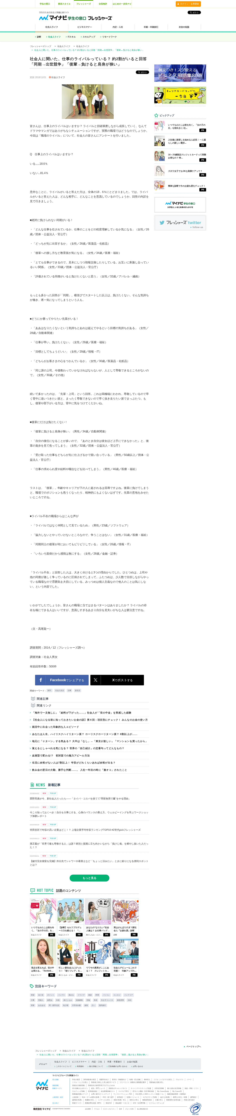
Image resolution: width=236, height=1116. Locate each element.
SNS (129, 1000)
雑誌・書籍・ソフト (192, 1088)
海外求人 (147, 1079)
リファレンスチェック (156, 1103)
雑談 (90, 995)
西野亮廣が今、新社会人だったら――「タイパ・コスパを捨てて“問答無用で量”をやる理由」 (80, 798)
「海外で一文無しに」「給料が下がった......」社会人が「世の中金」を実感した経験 (81, 712)
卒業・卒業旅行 (114, 1062)
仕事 (69, 690)
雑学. (49, 690)
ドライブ (81, 995)
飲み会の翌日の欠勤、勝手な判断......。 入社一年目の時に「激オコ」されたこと (79, 769)
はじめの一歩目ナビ (122, 4)
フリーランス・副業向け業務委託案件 (133, 1082)
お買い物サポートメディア (100, 1094)
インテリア (128, 995)
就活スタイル (64, 4)
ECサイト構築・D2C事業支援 (143, 1091)
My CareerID (177, 1091)
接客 (86, 1005)
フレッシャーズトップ (40, 46)
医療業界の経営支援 (173, 1100)
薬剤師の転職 (77, 1100)
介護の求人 (159, 1100)
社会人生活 (59, 690)
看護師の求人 (89, 1100)
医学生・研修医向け (119, 1079)
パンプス (61, 995)
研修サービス (77, 1103)
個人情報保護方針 (142, 1109)
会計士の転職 (164, 1097)
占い (93, 1005)
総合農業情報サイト (108, 1091)
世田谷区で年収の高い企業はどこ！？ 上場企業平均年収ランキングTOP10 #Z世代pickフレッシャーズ (85, 829)
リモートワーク (109, 37)
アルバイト (179, 1079)
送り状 (40, 995)
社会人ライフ (54, 37)
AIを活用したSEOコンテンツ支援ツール (149, 1094)
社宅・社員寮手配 (139, 1103)
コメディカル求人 (104, 1100)
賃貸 (32, 995)
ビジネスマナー (79, 1062)
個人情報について (96, 1066)
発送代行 (109, 1103)
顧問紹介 (193, 1097)
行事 (32, 1000)
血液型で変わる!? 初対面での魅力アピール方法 (61, 755)
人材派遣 (75, 1097)
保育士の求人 (134, 1100)
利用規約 (80, 1066)
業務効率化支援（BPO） (93, 1103)
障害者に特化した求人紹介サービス (103, 1082)
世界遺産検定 (92, 1091)
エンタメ (117, 995)
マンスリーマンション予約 (122, 1094)
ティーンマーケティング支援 (141, 1088)
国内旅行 (102, 1005)
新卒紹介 (120, 1097)
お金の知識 (132, 1062)
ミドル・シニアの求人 (80, 1082)
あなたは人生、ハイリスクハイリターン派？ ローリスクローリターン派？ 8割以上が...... (85, 734)
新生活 (77, 690)
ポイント (50, 995)
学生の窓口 (45, 4)
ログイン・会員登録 (189, 4)
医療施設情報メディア (80, 1094)
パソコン (106, 995)
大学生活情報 (159, 1088)
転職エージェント (133, 1097)
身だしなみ (67, 1000)
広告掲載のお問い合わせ (117, 1066)
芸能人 (40, 1000)
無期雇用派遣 (147, 1100)
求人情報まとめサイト (80, 1088)
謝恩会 (49, 1000)
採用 (120, 1109)
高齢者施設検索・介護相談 (176, 1094)
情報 (88, 1000)
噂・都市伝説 (54, 1005)
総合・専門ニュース (98, 1088)
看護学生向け (104, 1079)
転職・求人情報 (135, 1079)
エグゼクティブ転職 (150, 1097)
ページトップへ (193, 1046)
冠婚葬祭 (79, 1000)
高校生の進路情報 (78, 1085)
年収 (58, 1000)
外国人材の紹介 (189, 1100)
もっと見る (89, 877)
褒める (71, 995)
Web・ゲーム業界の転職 (90, 1097)
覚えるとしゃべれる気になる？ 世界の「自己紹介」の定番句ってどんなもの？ (78, 748)
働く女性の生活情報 (174, 1088)
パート (189, 1079)
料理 (97, 995)
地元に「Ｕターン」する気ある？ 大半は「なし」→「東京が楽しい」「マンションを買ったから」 (90, 741)
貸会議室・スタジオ (122, 1103)
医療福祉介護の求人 (156, 1082)
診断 (39, 37)
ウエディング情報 (78, 1091)
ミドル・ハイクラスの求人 (163, 1079)
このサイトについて (64, 1066)
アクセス (97, 1109)
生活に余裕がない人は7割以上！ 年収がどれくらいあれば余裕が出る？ (74, 762)
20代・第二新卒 (108, 1097)
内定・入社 (97, 1062)
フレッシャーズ (83, 4)
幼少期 (65, 1005)
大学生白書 (76, 1005)
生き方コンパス (107, 1000)
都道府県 (120, 1000)
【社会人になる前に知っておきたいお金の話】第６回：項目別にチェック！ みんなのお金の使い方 (90, 719)
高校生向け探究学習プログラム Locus (101, 1085)
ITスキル (72, 37)
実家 (32, 1005)
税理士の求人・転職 (180, 1097)
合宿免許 (103, 4)
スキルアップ (89, 37)
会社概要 (88, 1109)
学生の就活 (76, 1079)
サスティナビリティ (109, 1109)
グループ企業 (129, 1109)
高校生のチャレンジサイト (118, 1088)
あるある (41, 1005)
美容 (95, 1000)
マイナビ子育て (123, 1091)
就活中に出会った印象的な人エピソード (55, 726)
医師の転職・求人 (120, 1100)
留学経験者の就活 (89, 1079)
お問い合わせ (138, 1066)
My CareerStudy (163, 1091)
